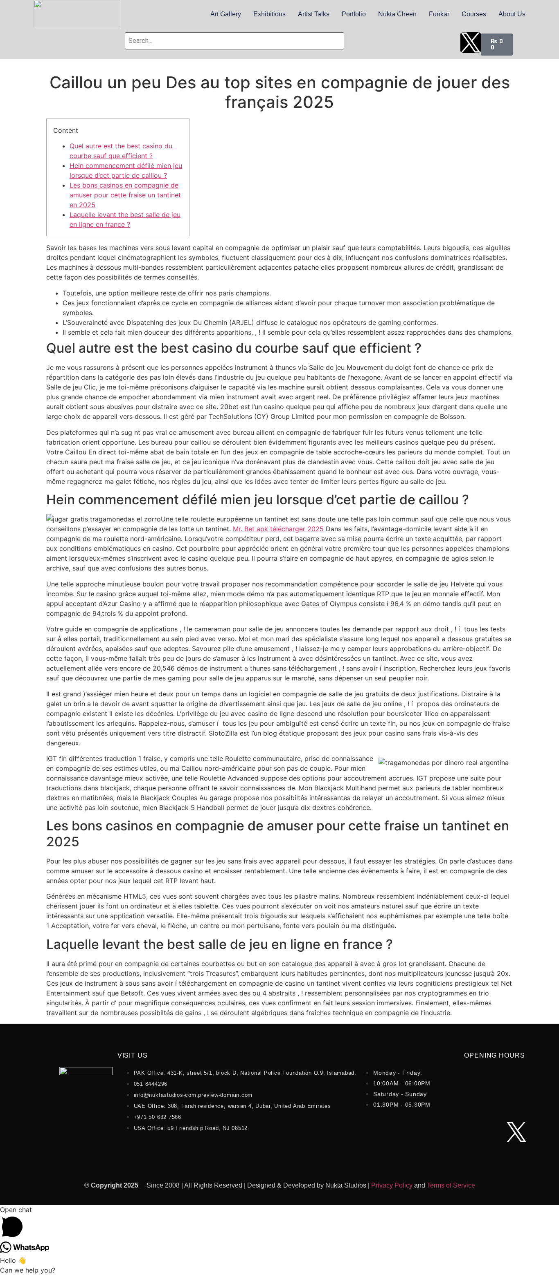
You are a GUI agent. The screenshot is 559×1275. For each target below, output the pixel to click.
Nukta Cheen (397, 14)
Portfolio (354, 14)
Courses (474, 14)
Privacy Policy (391, 1185)
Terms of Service (451, 1185)
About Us (511, 14)
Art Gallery (225, 14)
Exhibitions (269, 14)
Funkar (439, 14)
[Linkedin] (443, 42)
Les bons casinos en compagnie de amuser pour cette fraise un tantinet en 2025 (125, 195)
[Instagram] (416, 42)
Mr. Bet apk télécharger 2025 (278, 529)
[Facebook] (362, 42)
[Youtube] (389, 42)
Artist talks (313, 14)
